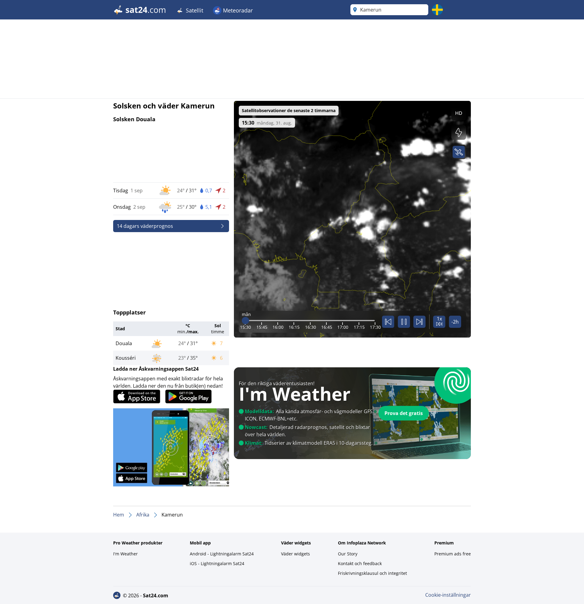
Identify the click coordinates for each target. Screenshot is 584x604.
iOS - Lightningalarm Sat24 (217, 563)
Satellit (193, 10)
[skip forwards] (419, 322)
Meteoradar (237, 10)
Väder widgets (295, 554)
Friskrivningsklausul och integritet (372, 573)
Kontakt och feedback (360, 563)
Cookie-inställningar (448, 595)
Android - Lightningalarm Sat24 (222, 554)
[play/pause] (404, 322)
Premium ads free (452, 554)
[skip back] (388, 322)
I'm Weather (125, 554)
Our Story (347, 554)
